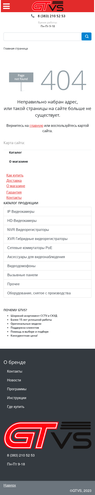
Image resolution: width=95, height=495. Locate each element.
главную (36, 125)
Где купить (15, 406)
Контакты (14, 197)
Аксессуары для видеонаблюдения (36, 256)
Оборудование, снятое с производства (39, 292)
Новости (14, 380)
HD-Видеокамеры (22, 220)
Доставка (14, 180)
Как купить (14, 175)
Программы (17, 388)
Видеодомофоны (21, 265)
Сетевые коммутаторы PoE (29, 247)
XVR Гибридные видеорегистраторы (37, 238)
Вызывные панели (22, 274)
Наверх (10, 485)
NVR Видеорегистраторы (28, 229)
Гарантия (14, 192)
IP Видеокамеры (20, 211)
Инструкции (16, 397)
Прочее (13, 283)
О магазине (15, 185)
